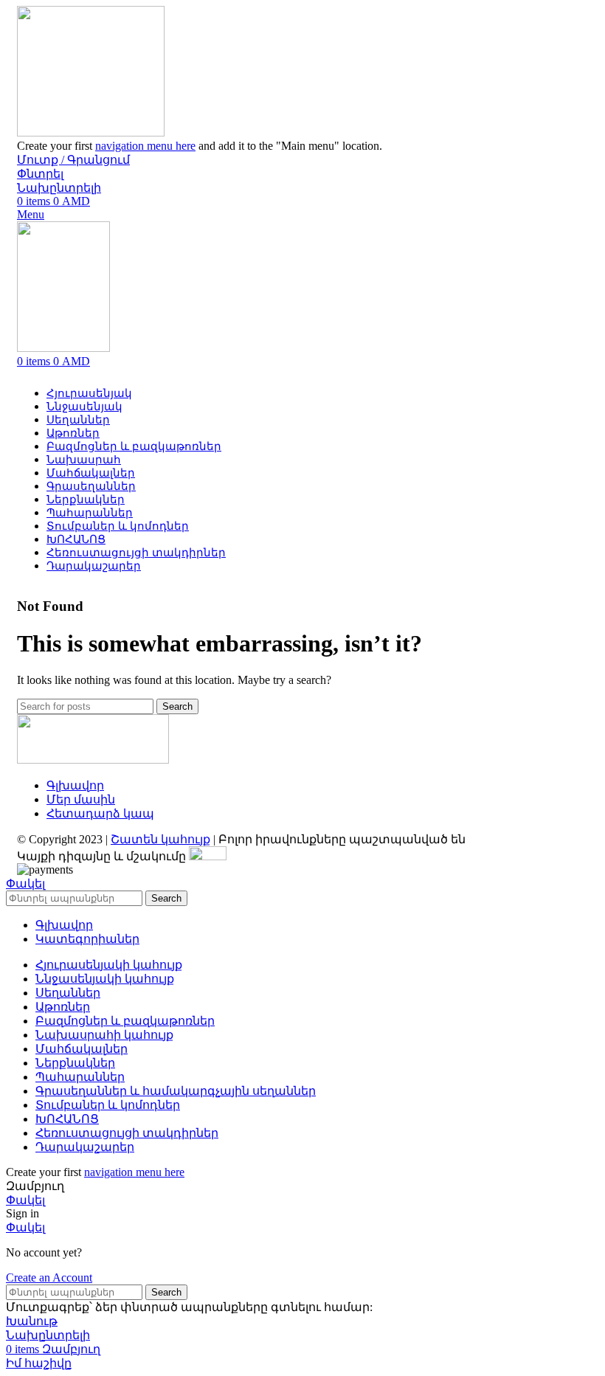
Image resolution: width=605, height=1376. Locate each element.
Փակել (25, 883)
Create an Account (49, 1277)
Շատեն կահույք (160, 839)
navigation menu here (145, 145)
